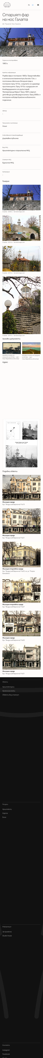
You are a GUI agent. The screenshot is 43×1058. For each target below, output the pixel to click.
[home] (6, 5)
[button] (38, 5)
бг (29, 5)
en (33, 5)
